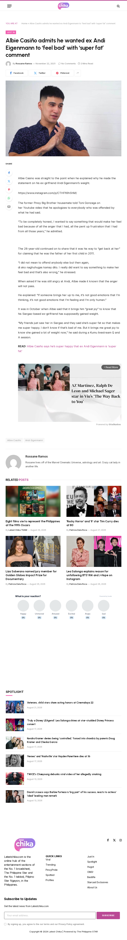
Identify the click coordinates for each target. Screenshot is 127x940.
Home (24, 23)
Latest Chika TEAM (18, 530)
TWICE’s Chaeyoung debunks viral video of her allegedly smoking (64, 774)
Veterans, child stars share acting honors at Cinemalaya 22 (60, 702)
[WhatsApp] (9, 198)
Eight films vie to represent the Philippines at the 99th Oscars (33, 523)
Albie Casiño (14, 440)
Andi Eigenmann (34, 440)
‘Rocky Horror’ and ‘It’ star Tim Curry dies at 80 (92, 523)
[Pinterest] (9, 189)
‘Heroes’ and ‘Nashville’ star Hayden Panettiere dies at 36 (58, 756)
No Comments (68, 63)
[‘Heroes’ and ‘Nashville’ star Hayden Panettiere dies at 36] (15, 760)
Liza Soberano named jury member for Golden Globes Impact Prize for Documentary (31, 575)
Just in (11, 32)
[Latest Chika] (63, 6)
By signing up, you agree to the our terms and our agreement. (46, 924)
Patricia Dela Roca (78, 530)
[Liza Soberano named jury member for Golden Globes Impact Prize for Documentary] (33, 551)
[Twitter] (9, 181)
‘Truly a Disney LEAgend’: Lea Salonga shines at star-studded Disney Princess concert (70, 722)
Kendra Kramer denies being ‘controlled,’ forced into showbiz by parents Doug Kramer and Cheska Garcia (71, 740)
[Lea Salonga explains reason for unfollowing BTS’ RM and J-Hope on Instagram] (93, 551)
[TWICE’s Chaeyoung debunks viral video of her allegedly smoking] (15, 778)
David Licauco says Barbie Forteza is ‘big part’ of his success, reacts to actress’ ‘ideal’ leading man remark (71, 794)
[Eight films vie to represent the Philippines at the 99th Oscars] (33, 501)
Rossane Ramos (24, 63)
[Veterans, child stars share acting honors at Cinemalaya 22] (15, 707)
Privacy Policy (65, 924)
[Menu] (9, 6)
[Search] (118, 6)
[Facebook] (9, 172)
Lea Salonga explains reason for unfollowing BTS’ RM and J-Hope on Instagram (89, 575)
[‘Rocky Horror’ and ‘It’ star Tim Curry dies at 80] (93, 501)
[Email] (9, 206)
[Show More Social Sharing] (78, 73)
